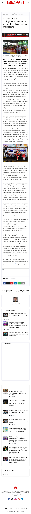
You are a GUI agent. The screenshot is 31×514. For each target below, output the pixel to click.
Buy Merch (17, 508)
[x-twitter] (12, 499)
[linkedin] (22, 499)
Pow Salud (6, 30)
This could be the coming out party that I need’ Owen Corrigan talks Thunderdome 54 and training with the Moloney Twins (18, 449)
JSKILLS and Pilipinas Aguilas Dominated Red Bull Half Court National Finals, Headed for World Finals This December (18, 324)
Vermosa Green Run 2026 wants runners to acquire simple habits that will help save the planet (17, 429)
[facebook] (9, 499)
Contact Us (24, 508)
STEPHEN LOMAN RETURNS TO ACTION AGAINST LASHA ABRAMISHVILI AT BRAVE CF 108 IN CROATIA (18, 392)
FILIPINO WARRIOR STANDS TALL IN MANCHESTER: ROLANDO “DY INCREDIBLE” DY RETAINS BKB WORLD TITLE (18, 460)
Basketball (8, 13)
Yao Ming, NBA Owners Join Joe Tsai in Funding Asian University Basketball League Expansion (18, 412)
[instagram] (15, 499)
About (11, 508)
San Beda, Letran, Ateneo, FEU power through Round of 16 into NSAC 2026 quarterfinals (18, 334)
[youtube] (19, 499)
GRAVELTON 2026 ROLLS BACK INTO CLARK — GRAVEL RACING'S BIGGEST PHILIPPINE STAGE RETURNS (18, 403)
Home (4, 13)
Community (12, 278)
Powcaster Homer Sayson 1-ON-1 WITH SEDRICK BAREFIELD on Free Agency (18, 315)
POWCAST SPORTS (20, 511)
